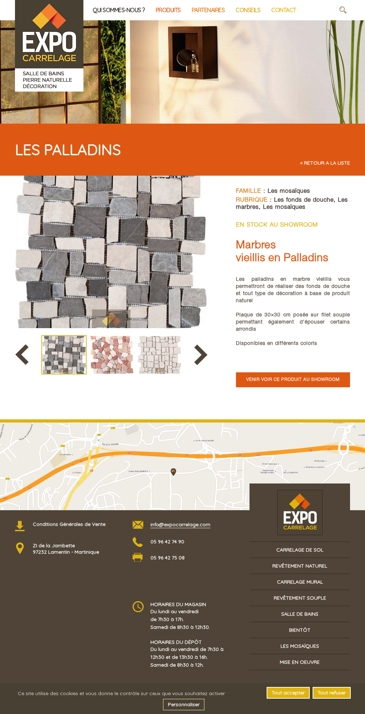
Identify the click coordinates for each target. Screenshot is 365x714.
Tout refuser (332, 692)
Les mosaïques (289, 191)
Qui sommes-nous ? (119, 10)
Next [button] (200, 355)
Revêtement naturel (299, 566)
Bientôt (299, 630)
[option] (111, 252)
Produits (168, 10)
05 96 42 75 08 (167, 557)
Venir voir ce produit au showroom (293, 380)
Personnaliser (184, 704)
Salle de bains (299, 614)
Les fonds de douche (304, 200)
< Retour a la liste (325, 163)
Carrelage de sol (299, 550)
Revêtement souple (300, 598)
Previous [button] (22, 355)
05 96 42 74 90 (167, 541)
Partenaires (208, 10)
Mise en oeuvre (300, 662)
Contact (283, 10)
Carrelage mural (300, 582)
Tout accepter (288, 692)
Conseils (248, 10)
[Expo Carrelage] (49, 10)
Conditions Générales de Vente (69, 524)
